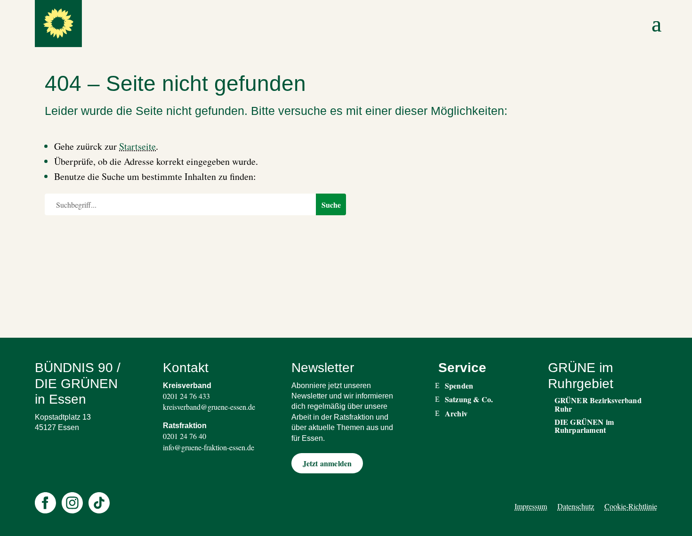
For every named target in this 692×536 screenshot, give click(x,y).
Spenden (459, 386)
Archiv (456, 413)
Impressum (531, 506)
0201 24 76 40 (184, 436)
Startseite (137, 146)
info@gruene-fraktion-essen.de (208, 447)
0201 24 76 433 (186, 396)
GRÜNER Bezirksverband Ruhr (598, 404)
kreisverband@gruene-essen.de (209, 407)
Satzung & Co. (469, 399)
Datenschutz (575, 506)
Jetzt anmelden (327, 463)
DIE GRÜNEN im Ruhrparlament (584, 426)
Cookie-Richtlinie (630, 506)
